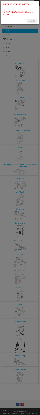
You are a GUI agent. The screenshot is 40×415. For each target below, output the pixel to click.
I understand (32, 21)
